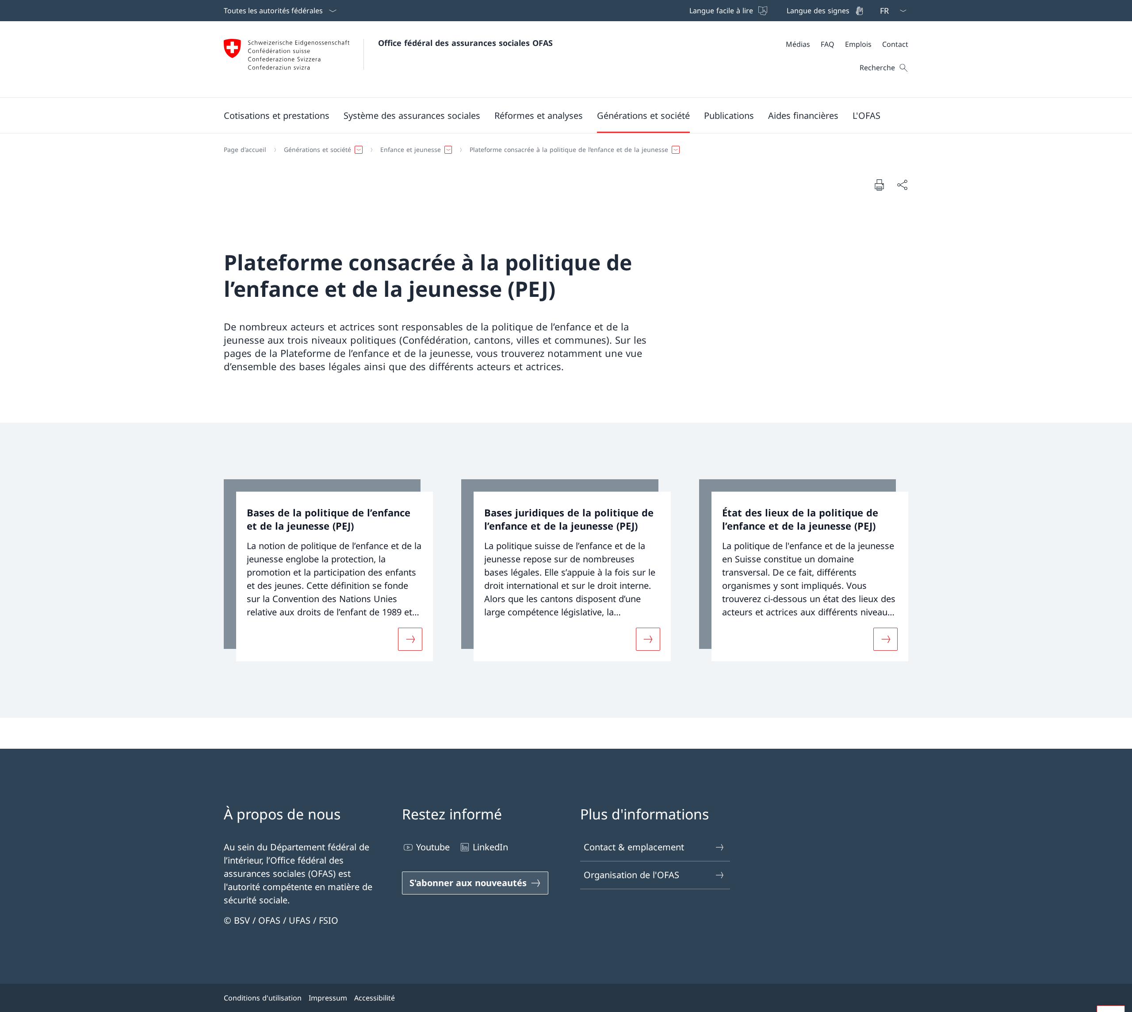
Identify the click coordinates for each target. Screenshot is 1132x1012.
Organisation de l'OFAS (631, 875)
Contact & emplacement (634, 847)
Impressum (328, 998)
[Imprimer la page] (879, 184)
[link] (328, 570)
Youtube (433, 847)
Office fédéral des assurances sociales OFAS (465, 43)
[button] (277, 115)
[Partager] (902, 184)
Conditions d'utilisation (263, 998)
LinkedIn (490, 847)
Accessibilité (374, 998)
